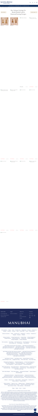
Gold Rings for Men (18, 358)
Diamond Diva (11, 379)
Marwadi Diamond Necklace (30, 377)
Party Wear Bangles (15, 371)
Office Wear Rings (24, 359)
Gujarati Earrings (33, 366)
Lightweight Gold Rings (20, 346)
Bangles (4, 331)
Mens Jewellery (20, 385)
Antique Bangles (30, 338)
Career (21, 318)
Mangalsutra (23, 333)
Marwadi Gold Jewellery (8, 376)
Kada (17, 331)
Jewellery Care (3, 316)
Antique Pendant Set (16, 338)
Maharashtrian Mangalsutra (9, 362)
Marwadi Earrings (7, 367)
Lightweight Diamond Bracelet (19, 355)
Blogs (13, 388)
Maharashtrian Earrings (24, 366)
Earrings (28, 333)
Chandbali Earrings (14, 367)
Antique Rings (23, 337)
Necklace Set (16, 333)
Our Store (31, 313)
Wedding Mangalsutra (19, 362)
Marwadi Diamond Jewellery (19, 377)
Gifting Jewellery (7, 383)
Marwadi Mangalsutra (27, 364)
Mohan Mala (22, 331)
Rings (12, 333)
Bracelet (9, 331)
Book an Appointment (5, 315)
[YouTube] (30, 315)
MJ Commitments (23, 316)
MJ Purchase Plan (4, 313)
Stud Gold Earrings (30, 367)
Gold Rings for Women (9, 358)
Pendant (13, 331)
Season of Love (14, 383)
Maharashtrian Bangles (24, 371)
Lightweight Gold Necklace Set (8, 346)
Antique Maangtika (14, 339)
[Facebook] (32, 315)
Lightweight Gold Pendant (20, 347)
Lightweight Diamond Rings (26, 352)
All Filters (4, 12)
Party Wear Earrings (15, 366)
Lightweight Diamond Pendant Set (25, 353)
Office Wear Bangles (6, 371)
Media (17, 388)
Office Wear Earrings (6, 366)
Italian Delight (18, 379)
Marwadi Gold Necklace (18, 376)
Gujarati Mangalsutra (18, 364)
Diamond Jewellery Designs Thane (27, 384)
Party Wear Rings (32, 359)
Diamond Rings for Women (28, 358)
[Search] (34, 2)
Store (20, 388)
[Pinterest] (30, 317)
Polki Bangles (19, 343)
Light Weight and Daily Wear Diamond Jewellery (12, 351)
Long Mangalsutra (29, 363)
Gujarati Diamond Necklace (7, 377)
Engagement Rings (16, 359)
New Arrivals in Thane (12, 385)
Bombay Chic (31, 379)
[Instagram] (34, 315)
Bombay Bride (24, 379)
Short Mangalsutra (10, 364)
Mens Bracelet (32, 331)
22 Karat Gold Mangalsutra (29, 362)
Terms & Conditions (13, 313)
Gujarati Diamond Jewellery (29, 376)
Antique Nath (23, 338)
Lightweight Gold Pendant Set (8, 347)
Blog (20, 315)
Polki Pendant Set (12, 343)
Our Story (21, 313)
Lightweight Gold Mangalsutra (27, 345)
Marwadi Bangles (19, 372)
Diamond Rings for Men (6, 359)
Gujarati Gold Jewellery (19, 375)
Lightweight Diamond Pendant (12, 354)
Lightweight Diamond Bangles (25, 354)
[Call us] (32, 2)
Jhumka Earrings (23, 367)
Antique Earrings (7, 338)
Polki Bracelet (26, 343)
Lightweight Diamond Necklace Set (13, 352)
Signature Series (22, 383)
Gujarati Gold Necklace (29, 375)
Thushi (27, 331)
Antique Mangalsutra (31, 337)
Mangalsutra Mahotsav (30, 383)
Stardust (6, 379)
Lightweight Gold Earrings (30, 346)
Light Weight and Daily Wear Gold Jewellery (12, 345)
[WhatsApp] (30, 2)
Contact (24, 388)
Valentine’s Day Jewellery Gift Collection (12, 384)
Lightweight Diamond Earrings (12, 353)
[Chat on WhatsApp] (35, 413)
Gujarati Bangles (33, 371)
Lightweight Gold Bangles (31, 347)
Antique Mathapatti (23, 339)
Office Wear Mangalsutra (10, 363)
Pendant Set (33, 333)
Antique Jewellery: (6, 337)
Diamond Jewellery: (6, 333)
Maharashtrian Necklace (9, 375)
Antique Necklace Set (15, 337)
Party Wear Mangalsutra (20, 363)
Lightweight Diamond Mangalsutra (28, 351)
